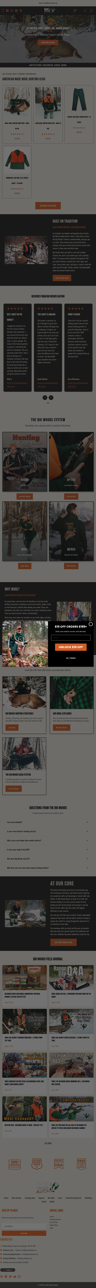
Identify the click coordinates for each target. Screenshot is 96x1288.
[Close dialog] (90, 624)
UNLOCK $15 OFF (71, 647)
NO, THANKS (71, 658)
